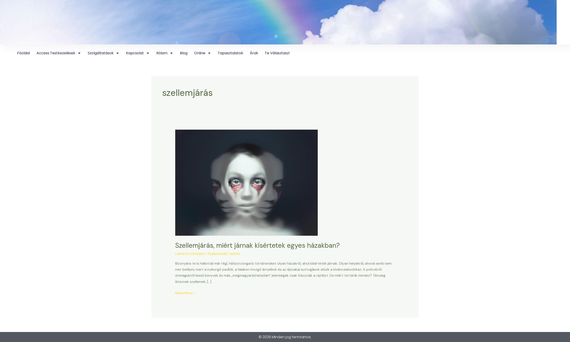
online (199, 53)
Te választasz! (277, 53)
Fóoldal (23, 53)
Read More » (185, 292)
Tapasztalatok (230, 53)
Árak (254, 53)
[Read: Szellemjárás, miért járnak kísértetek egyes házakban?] (246, 182)
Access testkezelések (56, 53)
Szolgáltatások (101, 53)
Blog (183, 53)
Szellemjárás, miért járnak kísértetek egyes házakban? (257, 245)
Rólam (161, 53)
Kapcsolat (135, 53)
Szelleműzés (217, 253)
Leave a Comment (190, 253)
